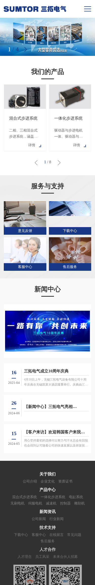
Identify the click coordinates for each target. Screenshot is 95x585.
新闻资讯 (48, 511)
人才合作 (48, 548)
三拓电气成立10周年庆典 (46, 371)
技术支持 (48, 527)
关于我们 (48, 474)
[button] (25, 49)
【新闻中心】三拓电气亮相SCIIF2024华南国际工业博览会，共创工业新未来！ (56, 407)
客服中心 (25, 267)
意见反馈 (25, 231)
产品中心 (48, 489)
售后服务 (70, 267)
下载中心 (70, 231)
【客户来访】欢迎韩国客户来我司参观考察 (54, 432)
